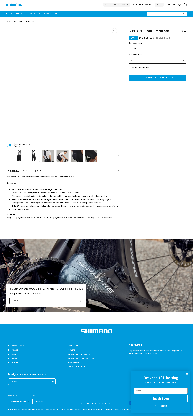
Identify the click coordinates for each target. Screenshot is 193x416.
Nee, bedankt (161, 406)
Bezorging (13, 358)
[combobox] (167, 14)
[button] (9, 14)
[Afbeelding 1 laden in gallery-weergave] (19, 156)
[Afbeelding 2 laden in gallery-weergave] (34, 156)
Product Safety (74, 409)
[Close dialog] (187, 374)
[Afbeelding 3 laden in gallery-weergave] (48, 156)
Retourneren (14, 362)
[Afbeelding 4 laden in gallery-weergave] (62, 156)
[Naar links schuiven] (9, 156)
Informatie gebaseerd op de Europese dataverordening (107, 409)
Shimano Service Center (79, 354)
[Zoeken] (184, 14)
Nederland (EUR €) (18, 401)
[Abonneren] (80, 301)
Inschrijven (161, 398)
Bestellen (13, 350)
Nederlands (40, 401)
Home (9, 21)
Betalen (12, 354)
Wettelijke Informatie (55, 409)
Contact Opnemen (76, 367)
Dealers (71, 350)
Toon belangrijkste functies (9, 145)
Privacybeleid (14, 409)
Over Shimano (74, 362)
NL (157, 5)
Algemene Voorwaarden (33, 409)
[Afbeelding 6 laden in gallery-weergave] (91, 156)
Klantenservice (16, 346)
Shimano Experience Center (80, 358)
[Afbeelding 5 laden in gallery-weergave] (77, 156)
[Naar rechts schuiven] (118, 156)
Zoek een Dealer (75, 346)
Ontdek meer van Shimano (115, 5)
